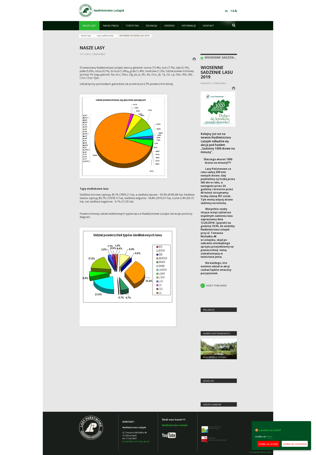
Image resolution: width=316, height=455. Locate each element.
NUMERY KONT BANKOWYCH (216, 333)
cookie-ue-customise (295, 443)
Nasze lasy (86, 35)
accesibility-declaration (260, 452)
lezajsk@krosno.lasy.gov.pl (135, 441)
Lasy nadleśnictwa (105, 35)
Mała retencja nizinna (214, 357)
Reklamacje (208, 309)
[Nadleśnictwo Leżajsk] (85, 10)
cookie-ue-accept (268, 443)
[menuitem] (89, 25)
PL (226, 11)
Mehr (270, 436)
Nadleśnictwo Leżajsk (175, 425)
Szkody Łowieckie (212, 404)
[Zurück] (203, 58)
